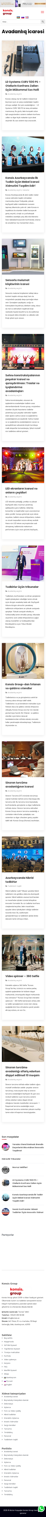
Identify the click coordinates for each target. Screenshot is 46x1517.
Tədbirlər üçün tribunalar (22, 587)
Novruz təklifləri (19, 1167)
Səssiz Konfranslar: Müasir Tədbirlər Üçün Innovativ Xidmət (27, 1211)
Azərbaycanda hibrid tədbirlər (19, 880)
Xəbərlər (26, 190)
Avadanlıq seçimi (15, 94)
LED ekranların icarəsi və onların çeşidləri (21, 490)
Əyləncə (7, 1407)
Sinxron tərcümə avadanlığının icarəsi (19, 784)
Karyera (7, 1363)
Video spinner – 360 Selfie (22, 976)
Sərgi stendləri (10, 1425)
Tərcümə (8, 1429)
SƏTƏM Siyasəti (10, 1345)
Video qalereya (10, 1359)
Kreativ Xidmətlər (11, 1421)
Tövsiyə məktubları (12, 1352)
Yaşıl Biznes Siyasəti (12, 1349)
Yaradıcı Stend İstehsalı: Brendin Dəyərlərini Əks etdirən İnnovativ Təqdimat (28, 1147)
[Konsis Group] (10, 12)
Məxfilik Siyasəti (10, 1370)
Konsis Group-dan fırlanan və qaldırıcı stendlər (23, 686)
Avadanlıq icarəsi (11, 1396)
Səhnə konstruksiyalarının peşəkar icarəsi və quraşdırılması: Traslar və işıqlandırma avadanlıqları (22, 383)
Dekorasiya (8, 1404)
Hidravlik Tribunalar (11, 1159)
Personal (7, 1436)
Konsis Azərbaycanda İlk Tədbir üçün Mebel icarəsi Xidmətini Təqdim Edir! (22, 182)
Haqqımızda (9, 1341)
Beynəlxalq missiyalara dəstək (16, 1400)
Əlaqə (6, 1374)
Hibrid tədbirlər (10, 1414)
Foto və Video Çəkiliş (12, 1411)
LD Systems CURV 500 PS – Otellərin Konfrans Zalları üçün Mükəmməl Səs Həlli (23, 86)
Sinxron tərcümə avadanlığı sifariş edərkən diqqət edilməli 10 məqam (22, 1071)
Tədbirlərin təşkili (14, 886)
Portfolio (7, 1356)
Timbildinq (8, 1432)
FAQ (5, 1367)
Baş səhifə (8, 1338)
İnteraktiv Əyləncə (11, 1418)
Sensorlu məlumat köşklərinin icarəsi (17, 282)
